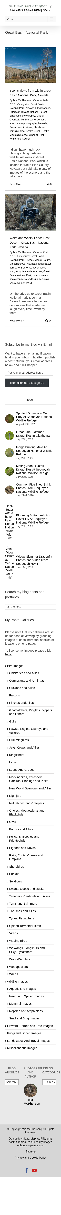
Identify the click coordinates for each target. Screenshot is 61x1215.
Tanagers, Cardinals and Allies (29, 896)
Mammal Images (20, 1003)
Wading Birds (18, 940)
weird (29, 282)
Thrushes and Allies (22, 911)
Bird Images (15, 666)
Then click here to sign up (26, 383)
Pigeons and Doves (22, 848)
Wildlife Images (17, 981)
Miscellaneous (17, 263)
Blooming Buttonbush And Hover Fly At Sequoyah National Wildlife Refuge (33, 519)
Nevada (30, 107)
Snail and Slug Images (24, 1018)
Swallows (15, 881)
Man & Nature (42, 259)
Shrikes (14, 874)
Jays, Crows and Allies (24, 747)
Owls (12, 822)
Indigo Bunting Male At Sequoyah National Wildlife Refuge (34, 450)
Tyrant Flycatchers (21, 918)
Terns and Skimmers (23, 903)
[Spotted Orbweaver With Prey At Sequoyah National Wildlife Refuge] (9, 416)
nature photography (26, 123)
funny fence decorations (29, 271)
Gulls (12, 721)
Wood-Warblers (19, 959)
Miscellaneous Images (22, 1048)
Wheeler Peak (37, 134)
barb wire (14, 267)
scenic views (25, 127)
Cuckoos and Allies (22, 688)
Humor (29, 259)
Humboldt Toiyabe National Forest (28, 111)
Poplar (12, 127)
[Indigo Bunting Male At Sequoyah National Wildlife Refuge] (9, 450)
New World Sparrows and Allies (30, 788)
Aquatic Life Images (22, 988)
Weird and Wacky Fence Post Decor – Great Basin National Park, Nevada (29, 242)
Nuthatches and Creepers (26, 803)
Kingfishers (16, 755)
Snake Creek (33, 130)
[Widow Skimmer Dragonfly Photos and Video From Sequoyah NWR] (9, 546)
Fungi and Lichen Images (24, 1033)
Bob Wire (26, 267)
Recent (30, 399)
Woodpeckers (18, 966)
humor (36, 275)
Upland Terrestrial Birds (25, 926)
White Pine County (19, 138)
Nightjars (15, 795)
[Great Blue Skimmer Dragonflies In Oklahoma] (9, 433)
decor (36, 267)
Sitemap (31, 1151)
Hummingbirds (19, 740)
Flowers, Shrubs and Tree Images (30, 1026)
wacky (20, 282)
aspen (46, 107)
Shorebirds (16, 866)
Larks (13, 762)
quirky (37, 279)
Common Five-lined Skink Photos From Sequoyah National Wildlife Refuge (33, 488)
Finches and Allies (21, 702)
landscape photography (22, 115)
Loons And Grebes (21, 769)
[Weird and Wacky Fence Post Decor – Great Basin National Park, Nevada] (30, 212)
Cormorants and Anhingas (26, 680)
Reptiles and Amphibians (26, 1011)
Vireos (13, 933)
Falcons (14, 695)
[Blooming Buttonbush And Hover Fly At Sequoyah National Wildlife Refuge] (9, 503)
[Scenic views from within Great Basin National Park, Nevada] (30, 65)
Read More (15, 184)
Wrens (13, 974)
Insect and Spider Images (26, 996)
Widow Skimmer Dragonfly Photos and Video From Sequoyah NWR (34, 560)
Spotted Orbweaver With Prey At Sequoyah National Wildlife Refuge (34, 417)
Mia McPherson (22, 100)
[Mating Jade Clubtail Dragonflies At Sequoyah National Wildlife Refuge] (9, 468)
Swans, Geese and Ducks (26, 888)
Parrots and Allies (21, 829)
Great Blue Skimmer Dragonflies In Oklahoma (33, 433)
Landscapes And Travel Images (28, 1040)
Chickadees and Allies (24, 673)
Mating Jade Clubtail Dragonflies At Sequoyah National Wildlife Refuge (33, 469)
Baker (47, 263)
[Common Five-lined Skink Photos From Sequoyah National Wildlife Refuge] (9, 487)
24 (50, 320)
